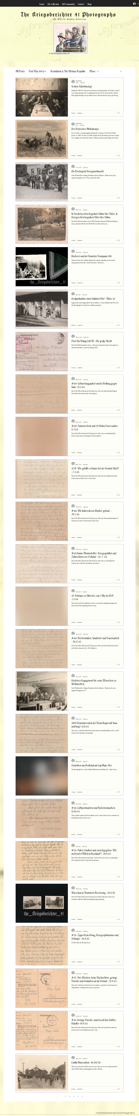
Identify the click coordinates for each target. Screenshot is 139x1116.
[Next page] (82, 1096)
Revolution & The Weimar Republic (67, 71)
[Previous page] (57, 1096)
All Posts (20, 71)
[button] (121, 71)
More (92, 71)
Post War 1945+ (37, 71)
